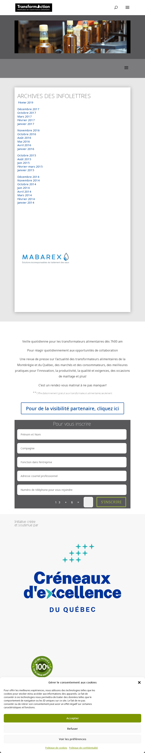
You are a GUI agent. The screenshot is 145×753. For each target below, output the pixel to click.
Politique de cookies (56, 747)
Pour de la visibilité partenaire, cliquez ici (72, 408)
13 (77, 298)
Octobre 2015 (26, 155)
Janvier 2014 (25, 202)
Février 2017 (26, 120)
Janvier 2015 (26, 170)
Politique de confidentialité (83, 747)
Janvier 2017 (26, 124)
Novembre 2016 (28, 130)
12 (74, 298)
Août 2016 (24, 138)
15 (83, 298)
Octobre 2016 (26, 134)
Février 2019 (25, 102)
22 (106, 298)
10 (67, 298)
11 (71, 298)
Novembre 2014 (28, 180)
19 (96, 298)
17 (90, 298)
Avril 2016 (24, 145)
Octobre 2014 (26, 184)
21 (103, 298)
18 (93, 298)
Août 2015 (24, 159)
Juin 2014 (23, 188)
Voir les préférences (72, 739)
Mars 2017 (24, 116)
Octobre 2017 (26, 113)
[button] (139, 682)
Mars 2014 (24, 195)
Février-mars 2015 (30, 166)
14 (80, 298)
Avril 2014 (24, 191)
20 (99, 298)
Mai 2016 (23, 141)
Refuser (72, 728)
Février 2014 (26, 199)
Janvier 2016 (26, 149)
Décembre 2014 (28, 177)
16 (87, 298)
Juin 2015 (23, 163)
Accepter (72, 718)
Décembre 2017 (28, 109)
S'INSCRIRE (111, 501)
